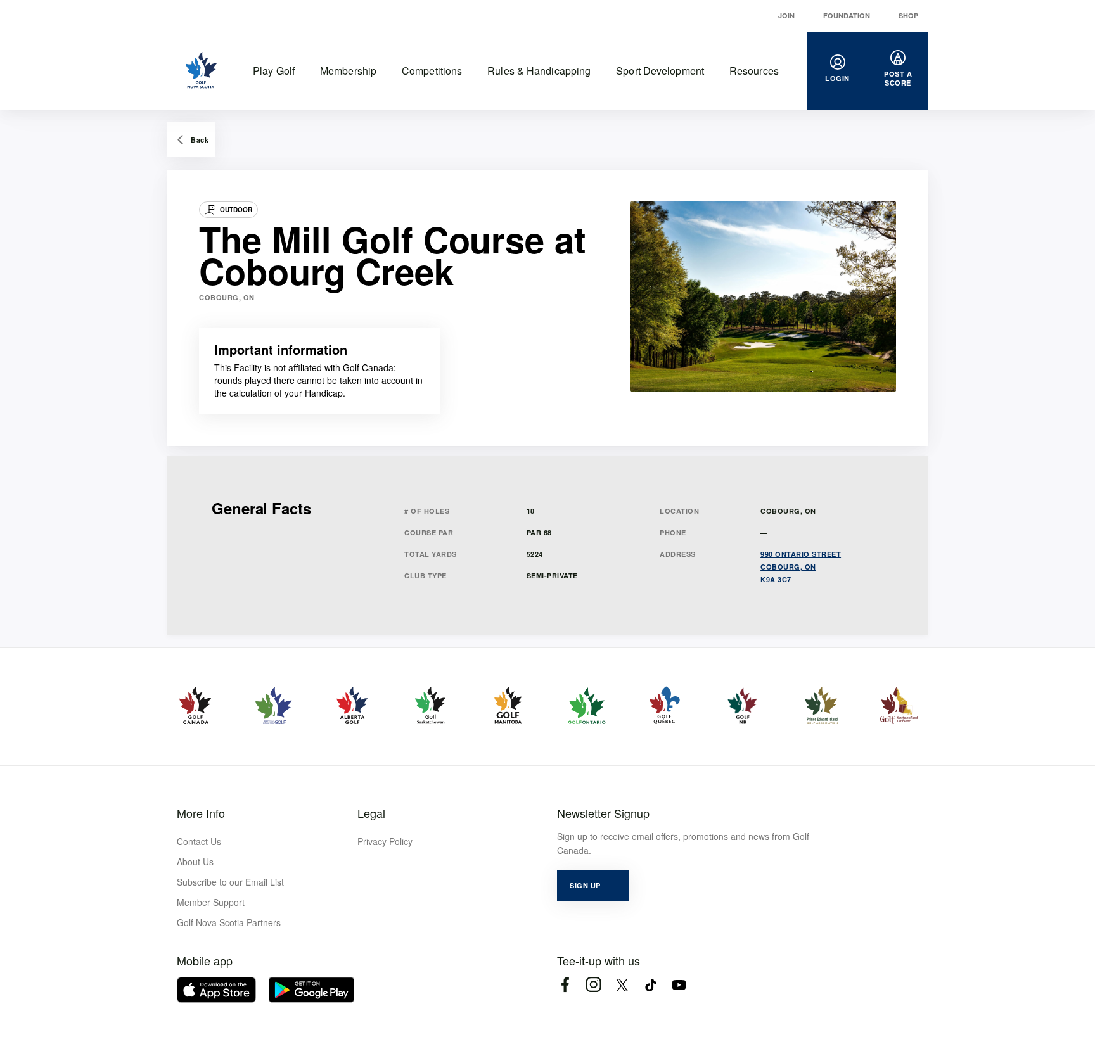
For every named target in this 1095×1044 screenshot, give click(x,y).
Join (786, 15)
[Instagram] (593, 985)
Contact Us (199, 841)
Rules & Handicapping (539, 70)
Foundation (846, 15)
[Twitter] (622, 985)
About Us (195, 861)
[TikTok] (650, 985)
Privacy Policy (385, 841)
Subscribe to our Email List (230, 881)
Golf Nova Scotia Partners (229, 922)
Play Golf (274, 70)
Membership (348, 70)
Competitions (432, 70)
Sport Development (660, 70)
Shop (908, 15)
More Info (201, 813)
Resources (754, 70)
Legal (371, 813)
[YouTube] (679, 985)
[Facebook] (565, 985)
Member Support (211, 902)
